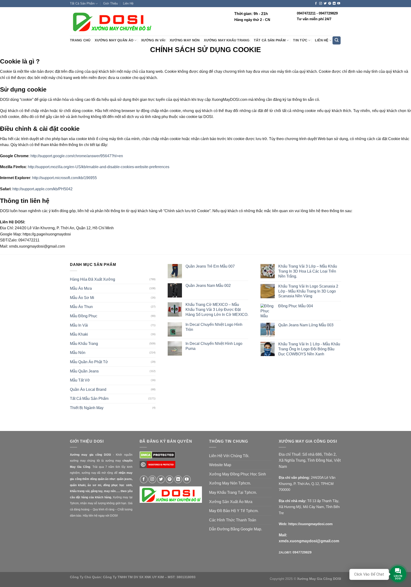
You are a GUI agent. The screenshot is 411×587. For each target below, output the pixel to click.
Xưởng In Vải (153, 40)
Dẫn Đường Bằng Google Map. (235, 529)
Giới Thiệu (110, 3)
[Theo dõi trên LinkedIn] (334, 3)
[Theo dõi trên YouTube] (338, 3)
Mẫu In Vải (79, 325)
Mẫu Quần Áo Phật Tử (89, 362)
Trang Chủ (80, 40)
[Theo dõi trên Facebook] (315, 3)
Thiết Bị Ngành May (86, 408)
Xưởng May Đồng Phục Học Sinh (237, 474)
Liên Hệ (128, 3)
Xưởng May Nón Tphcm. (230, 483)
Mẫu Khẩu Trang (84, 344)
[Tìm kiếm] (337, 40)
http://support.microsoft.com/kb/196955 (64, 178)
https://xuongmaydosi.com (310, 524)
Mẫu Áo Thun (81, 307)
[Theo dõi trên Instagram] (320, 3)
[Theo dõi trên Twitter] (325, 3)
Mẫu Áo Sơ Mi (82, 298)
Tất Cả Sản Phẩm (82, 3)
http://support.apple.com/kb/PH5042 (42, 189)
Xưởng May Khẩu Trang (226, 40)
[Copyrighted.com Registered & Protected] (157, 467)
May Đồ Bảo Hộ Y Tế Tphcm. (234, 511)
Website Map (220, 465)
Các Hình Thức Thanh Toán (232, 520)
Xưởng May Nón (185, 40)
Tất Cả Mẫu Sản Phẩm (89, 398)
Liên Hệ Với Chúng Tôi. (229, 456)
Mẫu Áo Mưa (81, 288)
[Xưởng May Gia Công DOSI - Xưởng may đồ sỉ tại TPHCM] (111, 22)
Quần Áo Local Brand (88, 389)
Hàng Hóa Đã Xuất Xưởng (92, 279)
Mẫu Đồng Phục (83, 316)
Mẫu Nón (77, 353)
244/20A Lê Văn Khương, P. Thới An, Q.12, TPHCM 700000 (307, 483)
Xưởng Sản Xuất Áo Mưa (230, 502)
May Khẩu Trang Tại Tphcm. (233, 492)
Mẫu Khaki (79, 334)
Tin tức (300, 40)
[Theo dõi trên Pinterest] (329, 3)
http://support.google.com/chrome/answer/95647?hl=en (76, 156)
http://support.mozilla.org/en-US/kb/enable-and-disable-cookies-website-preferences (98, 167)
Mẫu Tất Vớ (80, 380)
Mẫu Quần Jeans (84, 371)
